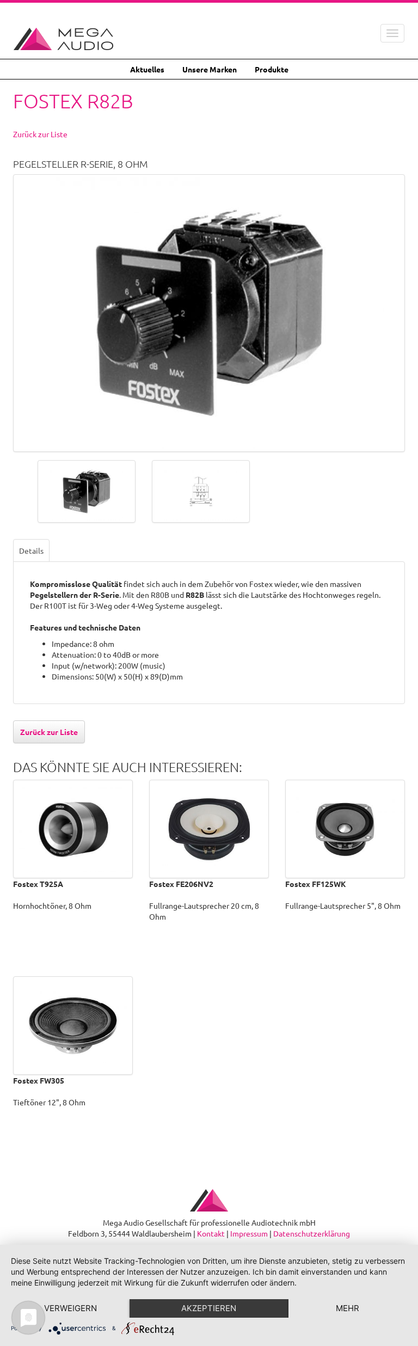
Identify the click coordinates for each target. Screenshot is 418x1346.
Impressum (249, 1233)
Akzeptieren (208, 1308)
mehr (347, 1308)
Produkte (271, 69)
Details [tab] (31, 550)
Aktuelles (147, 69)
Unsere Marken (209, 69)
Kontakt (211, 1233)
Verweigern (70, 1308)
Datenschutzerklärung (311, 1233)
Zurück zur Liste (40, 134)
